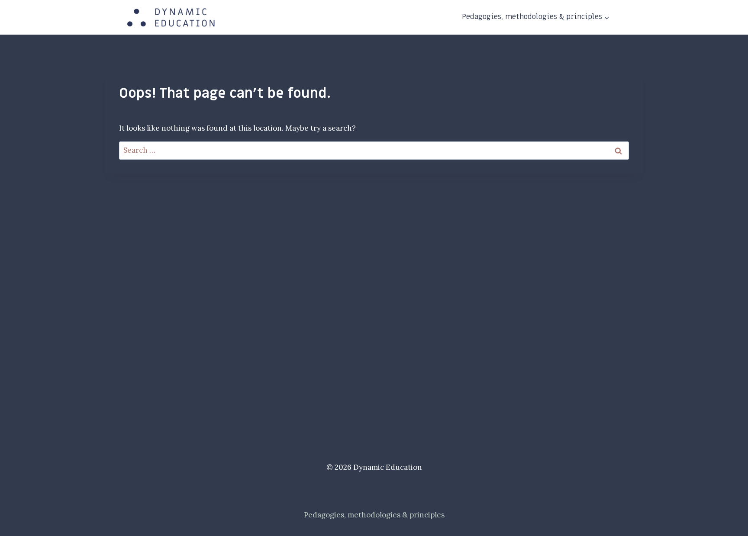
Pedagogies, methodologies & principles (374, 515)
